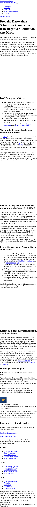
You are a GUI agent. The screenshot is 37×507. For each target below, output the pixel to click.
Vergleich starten (5, 16)
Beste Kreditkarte (9, 453)
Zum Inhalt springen (6, 1)
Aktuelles (7, 483)
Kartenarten (7, 6)
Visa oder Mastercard (10, 470)
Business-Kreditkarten (11, 456)
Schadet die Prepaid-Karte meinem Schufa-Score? (17, 390)
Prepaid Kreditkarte (24, 361)
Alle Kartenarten (9, 473)
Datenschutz (8, 486)
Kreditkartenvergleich (12, 263)
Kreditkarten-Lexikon (10, 481)
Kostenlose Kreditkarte (11, 451)
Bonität (21, 144)
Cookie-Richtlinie (9, 488)
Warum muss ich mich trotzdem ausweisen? (15, 388)
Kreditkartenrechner (10, 458)
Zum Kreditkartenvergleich (8, 433)
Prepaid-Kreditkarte (10, 455)
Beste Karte (7, 9)
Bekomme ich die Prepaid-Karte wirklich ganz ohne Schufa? (17, 373)
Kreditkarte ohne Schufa (21, 126)
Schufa (5, 137)
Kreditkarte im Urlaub (11, 468)
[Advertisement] (18, 76)
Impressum (7, 485)
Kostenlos (7, 8)
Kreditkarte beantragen (11, 466)
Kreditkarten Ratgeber (11, 11)
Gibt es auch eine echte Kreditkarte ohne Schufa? (17, 392)
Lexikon (6, 13)
